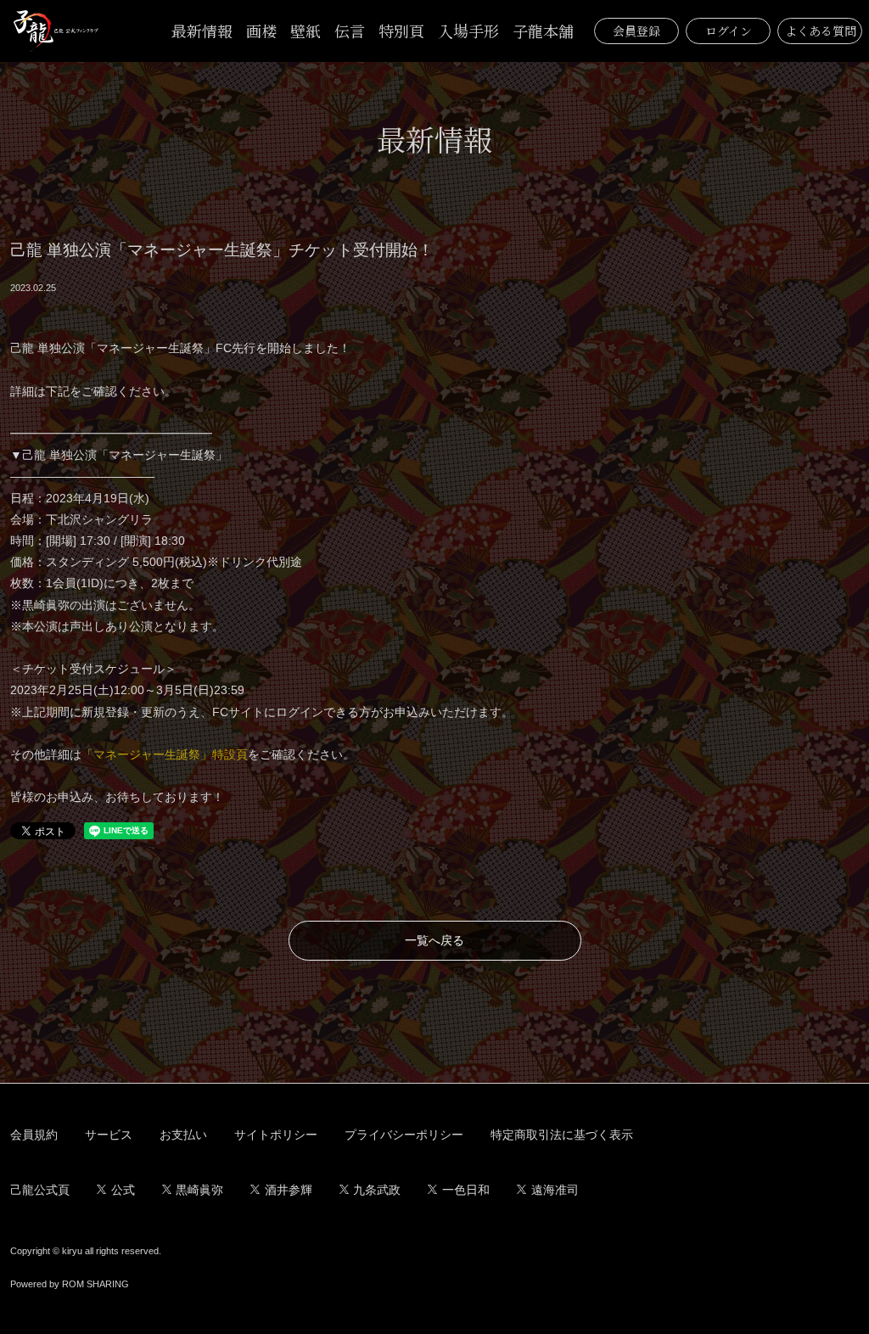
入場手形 (468, 31)
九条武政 (377, 1190)
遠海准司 (555, 1190)
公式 (123, 1190)
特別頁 (401, 31)
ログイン (728, 30)
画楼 (261, 31)
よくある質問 (820, 30)
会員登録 (636, 30)
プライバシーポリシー (404, 1134)
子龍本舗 (543, 31)
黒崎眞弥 (199, 1190)
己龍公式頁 (40, 1190)
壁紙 (305, 31)
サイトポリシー (275, 1134)
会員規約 (34, 1134)
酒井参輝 (288, 1190)
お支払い (183, 1134)
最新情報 (202, 31)
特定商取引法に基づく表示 (562, 1134)
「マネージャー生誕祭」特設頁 (164, 754)
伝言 (349, 31)
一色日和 (466, 1190)
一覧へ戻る (434, 940)
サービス (108, 1134)
